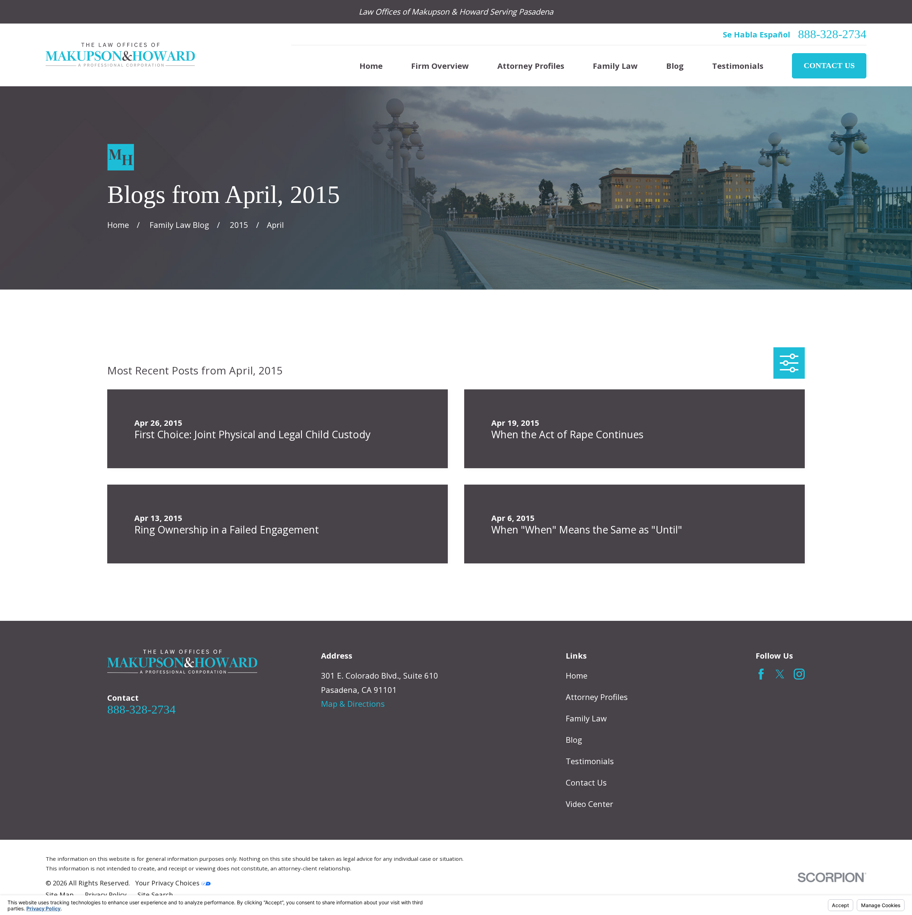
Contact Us (829, 65)
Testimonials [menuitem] (737, 65)
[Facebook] (761, 674)
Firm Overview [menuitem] (440, 65)
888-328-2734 (832, 34)
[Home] (120, 55)
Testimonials (590, 761)
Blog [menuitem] (675, 65)
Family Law (586, 718)
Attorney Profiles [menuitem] (530, 65)
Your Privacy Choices (168, 882)
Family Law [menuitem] (615, 65)
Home (576, 675)
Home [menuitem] (371, 65)
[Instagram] (799, 674)
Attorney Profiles (597, 696)
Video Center (589, 803)
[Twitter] (780, 674)
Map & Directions (353, 703)
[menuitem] (60, 895)
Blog (574, 739)
